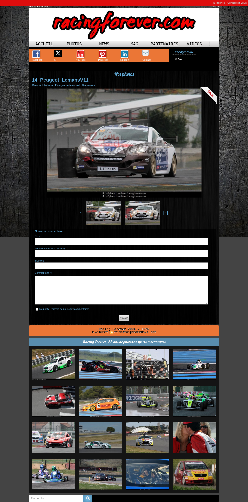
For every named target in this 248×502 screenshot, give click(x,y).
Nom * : (39, 236)
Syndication (122, 332)
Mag (134, 44)
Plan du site (100, 332)
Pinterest (103, 60)
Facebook (37, 60)
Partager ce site (184, 52)
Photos (74, 44)
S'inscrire (219, 2)
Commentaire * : (43, 273)
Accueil (44, 44)
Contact (146, 60)
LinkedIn (124, 60)
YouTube (81, 60)
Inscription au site (143, 332)
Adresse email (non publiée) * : (51, 248)
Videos (194, 44)
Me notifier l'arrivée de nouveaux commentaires (64, 309)
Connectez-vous (237, 2)
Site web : (40, 260)
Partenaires (164, 44)
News (104, 44)
